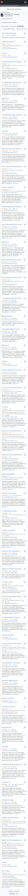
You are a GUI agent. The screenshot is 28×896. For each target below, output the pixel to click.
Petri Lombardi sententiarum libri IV (12, 166)
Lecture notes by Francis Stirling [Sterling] (12, 596)
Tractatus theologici (8, 800)
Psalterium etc (6, 782)
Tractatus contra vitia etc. (9, 493)
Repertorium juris (7, 316)
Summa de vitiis (6, 727)
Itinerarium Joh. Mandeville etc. (11, 551)
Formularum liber (7, 582)
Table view (20, 26)
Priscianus (5, 407)
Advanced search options (9, 22)
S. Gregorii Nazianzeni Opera (10, 617)
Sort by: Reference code (9, 29)
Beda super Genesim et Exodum (11, 149)
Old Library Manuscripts (9, 33)
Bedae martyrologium (8, 474)
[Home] (2, 2)
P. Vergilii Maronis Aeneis (9, 511)
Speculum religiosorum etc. (10, 680)
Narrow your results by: (14, 9)
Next (17, 893)
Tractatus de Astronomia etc (10, 817)
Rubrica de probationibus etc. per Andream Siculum (12, 224)
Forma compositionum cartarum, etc (12, 370)
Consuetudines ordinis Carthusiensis (12, 115)
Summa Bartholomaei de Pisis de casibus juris (12, 260)
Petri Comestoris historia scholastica (12, 277)
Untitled (4, 53)
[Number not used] (7, 635)
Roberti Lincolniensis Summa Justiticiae (12, 569)
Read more (10, 78)
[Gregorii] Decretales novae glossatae (12, 61)
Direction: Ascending (21, 29)
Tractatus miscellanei (8, 530)
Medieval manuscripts (8, 41)
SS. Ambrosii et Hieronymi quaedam (12, 387)
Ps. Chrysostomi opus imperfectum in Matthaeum (12, 82)
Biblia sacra (5, 98)
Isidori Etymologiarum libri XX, (11, 329)
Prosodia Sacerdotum (8, 706)
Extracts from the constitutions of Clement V (12, 431)
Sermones (5, 131)
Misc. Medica (6, 871)
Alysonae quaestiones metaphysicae (12, 206)
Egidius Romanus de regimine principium (12, 840)
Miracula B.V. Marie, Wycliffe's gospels (12, 455)
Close (9, 12)
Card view (13, 26)
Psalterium (5, 747)
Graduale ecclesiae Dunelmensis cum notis (12, 764)
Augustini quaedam (8, 187)
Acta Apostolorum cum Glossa (11, 663)
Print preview (6, 26)
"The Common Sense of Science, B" (12, 298)
